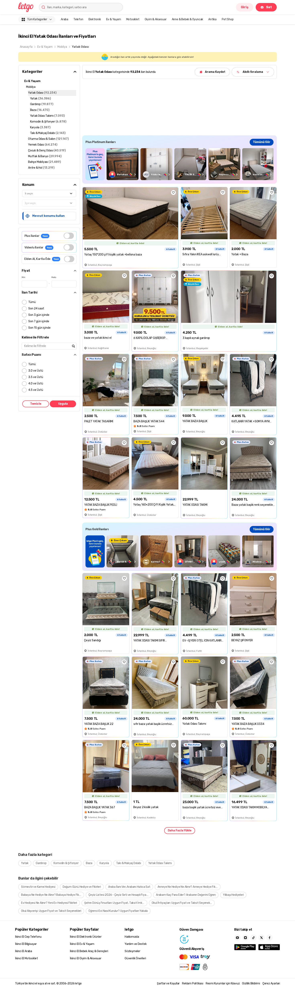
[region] (179, 164)
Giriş (244, 7)
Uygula (63, 403)
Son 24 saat (36, 308)
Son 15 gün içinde (39, 327)
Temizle (35, 403)
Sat (269, 7)
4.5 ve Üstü (35, 390)
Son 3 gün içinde (38, 315)
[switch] (69, 236)
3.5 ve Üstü (35, 377)
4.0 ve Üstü (35, 383)
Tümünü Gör (261, 142)
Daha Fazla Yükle (179, 830)
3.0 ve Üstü (35, 370)
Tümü (32, 302)
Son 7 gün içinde (38, 321)
